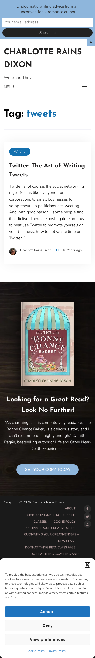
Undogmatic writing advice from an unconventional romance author (47, 9)
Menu (9, 86)
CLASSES (40, 522)
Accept (47, 611)
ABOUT (70, 508)
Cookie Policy (36, 651)
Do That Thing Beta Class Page (50, 547)
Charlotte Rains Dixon (43, 58)
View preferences (47, 639)
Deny (48, 625)
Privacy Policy (56, 651)
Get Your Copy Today (47, 469)
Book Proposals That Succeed (50, 515)
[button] (87, 564)
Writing (20, 151)
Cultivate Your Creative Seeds (50, 528)
